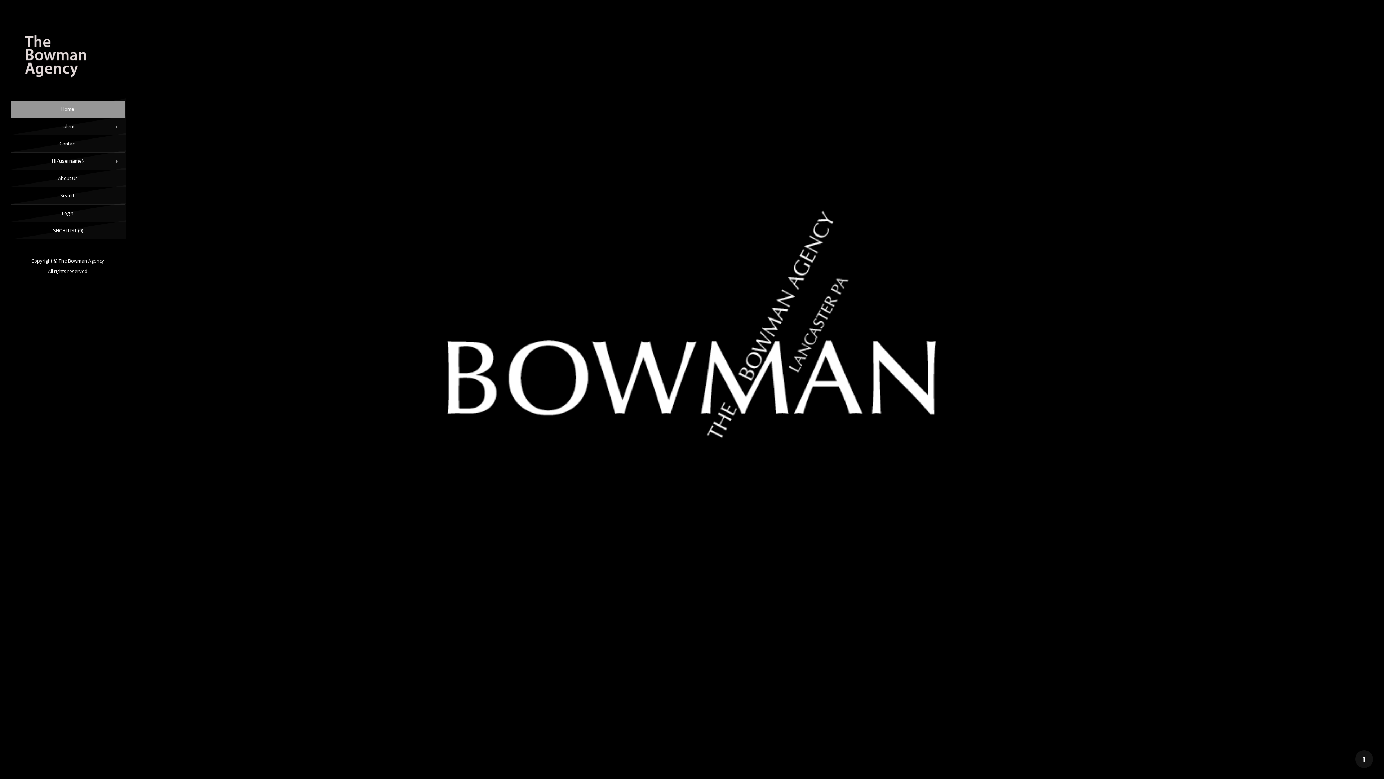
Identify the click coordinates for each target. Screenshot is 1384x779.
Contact (67, 143)
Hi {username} (86, 164)
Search (68, 195)
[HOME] (68, 57)
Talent (91, 129)
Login (68, 213)
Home (67, 109)
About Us (68, 178)
